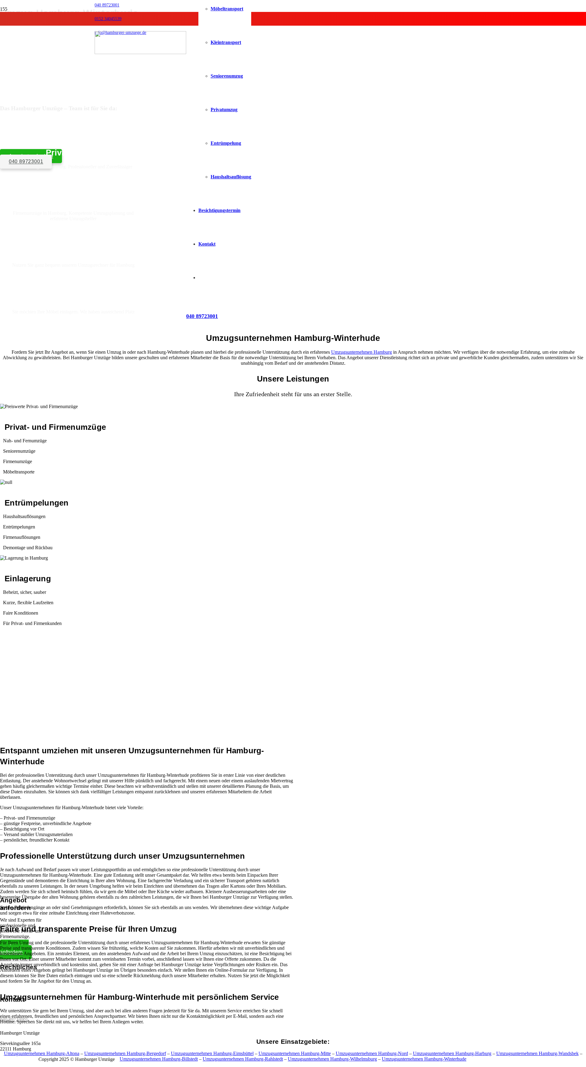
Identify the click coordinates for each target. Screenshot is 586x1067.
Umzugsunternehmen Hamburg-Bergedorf (125, 1053)
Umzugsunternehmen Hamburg (361, 352)
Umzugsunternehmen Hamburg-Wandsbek (537, 1053)
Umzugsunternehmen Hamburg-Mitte (295, 1053)
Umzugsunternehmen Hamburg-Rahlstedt (243, 1059)
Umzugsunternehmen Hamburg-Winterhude (424, 1059)
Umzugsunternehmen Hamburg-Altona (41, 1053)
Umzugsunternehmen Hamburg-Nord (372, 1053)
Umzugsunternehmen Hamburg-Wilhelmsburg (332, 1059)
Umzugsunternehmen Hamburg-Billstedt (159, 1059)
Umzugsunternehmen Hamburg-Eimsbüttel (212, 1053)
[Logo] (140, 52)
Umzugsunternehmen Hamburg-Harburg (452, 1053)
